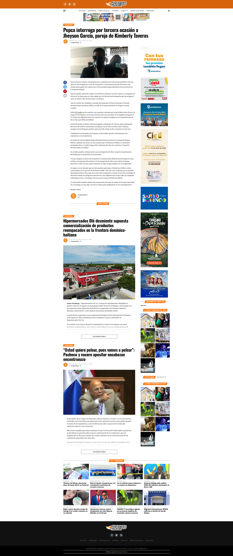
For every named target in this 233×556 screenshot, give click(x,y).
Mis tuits (143, 305)
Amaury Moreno (122, 552)
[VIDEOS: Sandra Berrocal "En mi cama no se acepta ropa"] (148, 365)
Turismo (115, 11)
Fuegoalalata (75, 42)
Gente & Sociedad (137, 11)
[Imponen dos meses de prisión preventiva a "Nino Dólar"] (162, 320)
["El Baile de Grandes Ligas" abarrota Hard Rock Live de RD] (162, 350)
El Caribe (78, 112)
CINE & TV (124, 11)
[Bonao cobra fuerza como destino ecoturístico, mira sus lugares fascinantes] (148, 320)
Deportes (150, 11)
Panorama (92, 11)
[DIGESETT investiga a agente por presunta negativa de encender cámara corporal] (148, 335)
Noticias (82, 11)
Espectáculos (103, 11)
